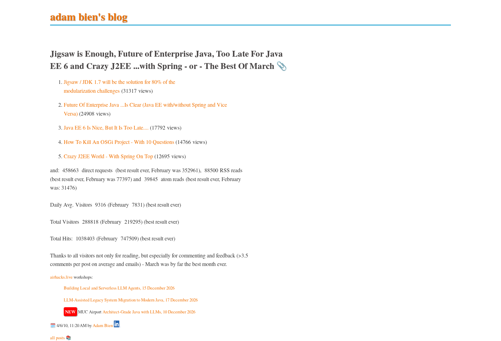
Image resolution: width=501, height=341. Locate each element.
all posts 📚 (60, 338)
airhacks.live (61, 277)
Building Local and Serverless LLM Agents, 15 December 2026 (119, 288)
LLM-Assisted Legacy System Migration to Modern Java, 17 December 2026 (131, 300)
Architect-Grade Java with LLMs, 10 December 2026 (149, 312)
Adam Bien (103, 326)
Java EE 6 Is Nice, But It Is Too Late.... (106, 127)
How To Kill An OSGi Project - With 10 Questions (119, 141)
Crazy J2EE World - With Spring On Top (108, 156)
